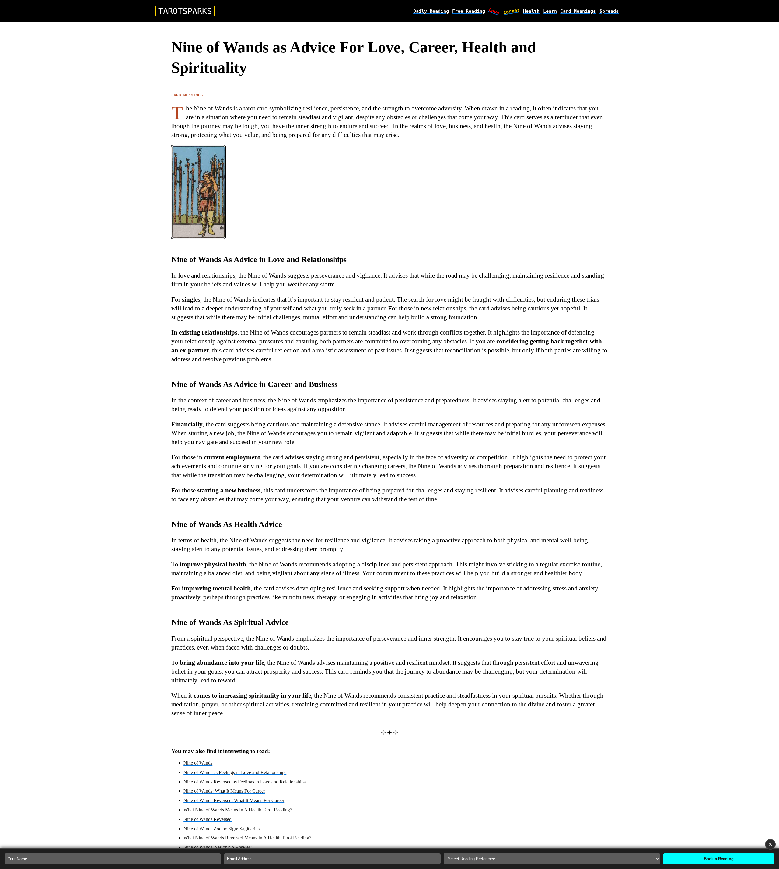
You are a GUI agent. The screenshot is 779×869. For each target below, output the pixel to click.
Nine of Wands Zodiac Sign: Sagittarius (221, 828)
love (494, 11)
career (511, 11)
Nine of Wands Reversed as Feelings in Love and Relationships (244, 781)
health (531, 11)
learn (550, 11)
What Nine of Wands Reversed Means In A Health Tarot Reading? (247, 837)
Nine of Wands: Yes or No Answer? (217, 847)
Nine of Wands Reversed (207, 819)
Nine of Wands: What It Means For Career (224, 791)
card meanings (578, 11)
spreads (609, 11)
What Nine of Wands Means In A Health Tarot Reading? (237, 809)
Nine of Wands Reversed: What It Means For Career (233, 800)
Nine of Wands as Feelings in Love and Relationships (234, 772)
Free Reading (468, 11)
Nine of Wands (197, 763)
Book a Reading (719, 859)
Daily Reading (431, 11)
